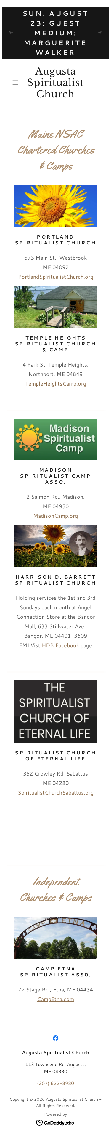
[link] (55, 83)
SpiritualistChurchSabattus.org (56, 792)
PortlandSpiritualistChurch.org (55, 276)
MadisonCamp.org (55, 516)
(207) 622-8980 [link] (55, 1083)
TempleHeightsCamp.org (55, 383)
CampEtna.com (55, 999)
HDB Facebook (60, 645)
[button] (16, 83)
